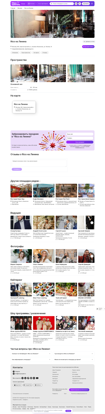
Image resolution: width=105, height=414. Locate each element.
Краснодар (55, 406)
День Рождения (56, 370)
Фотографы (75, 374)
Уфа (28, 408)
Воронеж (36, 406)
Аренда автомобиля (77, 383)
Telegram (17, 371)
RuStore (39, 385)
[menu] (91, 3)
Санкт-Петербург (22, 406)
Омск (85, 406)
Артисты (74, 372)
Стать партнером (43, 3)
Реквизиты (55, 393)
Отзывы (45, 52)
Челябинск (32, 408)
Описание (15, 52)
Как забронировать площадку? (21, 359)
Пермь (89, 406)
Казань (49, 406)
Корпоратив (55, 374)
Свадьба (54, 372)
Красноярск (62, 406)
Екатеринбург (43, 406)
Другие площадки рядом (24, 181)
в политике (46, 411)
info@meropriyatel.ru (20, 373)
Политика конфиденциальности (79, 393)
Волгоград (30, 406)
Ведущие (54, 383)
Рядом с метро (76, 370)
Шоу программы (76, 376)
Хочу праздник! (80, 142)
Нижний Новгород (70, 406)
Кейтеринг (55, 378)
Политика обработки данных (100, 309)
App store (18, 385)
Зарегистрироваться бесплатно (79, 389)
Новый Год (55, 380)
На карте (36, 52)
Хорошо (68, 410)
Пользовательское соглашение (21, 393)
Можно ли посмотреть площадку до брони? (68, 359)
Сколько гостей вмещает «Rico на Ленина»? (25, 353)
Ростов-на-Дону (17, 408)
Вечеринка (55, 376)
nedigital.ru (25, 399)
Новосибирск (79, 406)
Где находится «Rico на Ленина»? (65, 353)
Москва (23, 3)
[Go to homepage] (16, 4)
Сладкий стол (75, 380)
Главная (12, 8)
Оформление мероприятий (79, 378)
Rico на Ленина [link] (28, 8)
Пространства (26, 52)
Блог (65, 393)
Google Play (29, 385)
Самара (24, 408)
